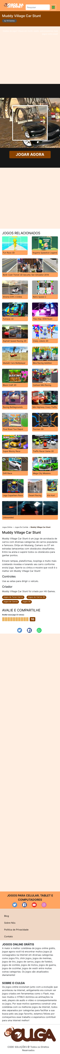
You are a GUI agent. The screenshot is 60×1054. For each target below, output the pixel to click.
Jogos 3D (26, 601)
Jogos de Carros (10, 601)
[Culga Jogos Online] (30, 1033)
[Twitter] (19, 630)
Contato (8, 936)
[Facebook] (29, 630)
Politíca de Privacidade (16, 929)
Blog (6, 916)
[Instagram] (44, 904)
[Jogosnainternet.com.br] (14, 5)
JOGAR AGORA (30, 154)
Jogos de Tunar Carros (13, 597)
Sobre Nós (9, 922)
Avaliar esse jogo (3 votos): (13, 615)
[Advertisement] (30, 55)
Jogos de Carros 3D (36, 597)
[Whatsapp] (39, 630)
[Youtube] (34, 904)
